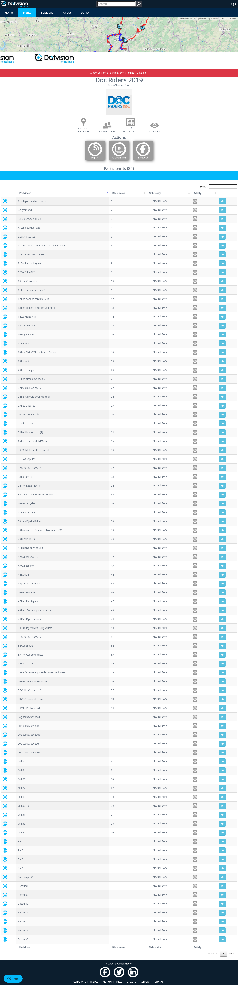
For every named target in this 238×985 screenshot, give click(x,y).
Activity (197, 193)
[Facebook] (143, 160)
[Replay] (95, 160)
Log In (233, 4)
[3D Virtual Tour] (119, 160)
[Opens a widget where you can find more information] (13, 979)
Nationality (155, 193)
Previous (212, 953)
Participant (25, 193)
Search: (204, 186)
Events (26, 12)
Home (9, 12)
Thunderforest (231, 18)
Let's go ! (142, 72)
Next (232, 953)
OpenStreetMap (203, 18)
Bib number (118, 193)
